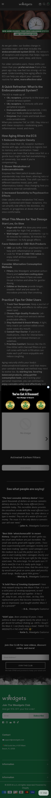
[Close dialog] (48, 387)
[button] (10, 405)
